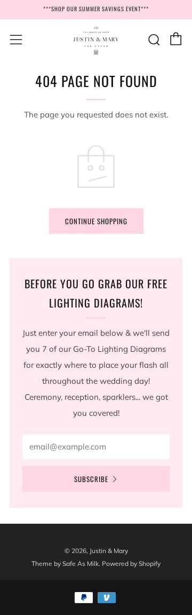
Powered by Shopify (131, 563)
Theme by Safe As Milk (65, 563)
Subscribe (91, 479)
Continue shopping (96, 221)
